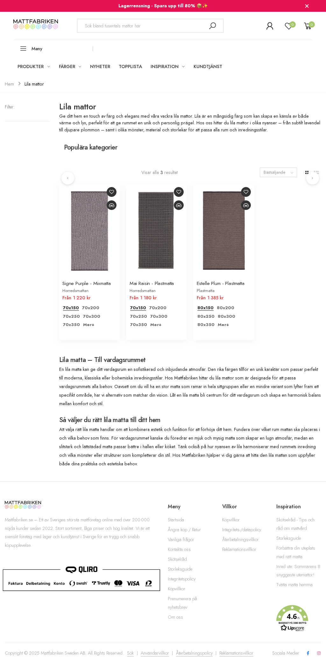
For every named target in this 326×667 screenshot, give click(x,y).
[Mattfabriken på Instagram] (319, 653)
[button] (298, 618)
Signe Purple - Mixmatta (86, 283)
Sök (130, 653)
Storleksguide (180, 569)
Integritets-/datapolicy (241, 529)
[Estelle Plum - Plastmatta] (223, 229)
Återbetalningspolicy (194, 653)
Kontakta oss (179, 549)
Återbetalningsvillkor (240, 539)
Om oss (175, 617)
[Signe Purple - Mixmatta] (89, 229)
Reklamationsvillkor (239, 549)
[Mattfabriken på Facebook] (308, 653)
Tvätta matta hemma (294, 584)
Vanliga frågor (181, 539)
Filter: (10, 107)
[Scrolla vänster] (67, 178)
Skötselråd (177, 559)
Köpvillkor (176, 589)
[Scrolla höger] (312, 178)
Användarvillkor (155, 653)
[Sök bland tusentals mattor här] (212, 25)
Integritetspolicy (181, 579)
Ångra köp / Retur (184, 529)
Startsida (176, 520)
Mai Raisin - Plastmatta (152, 283)
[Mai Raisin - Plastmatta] (156, 229)
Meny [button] (37, 48)
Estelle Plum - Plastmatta (220, 283)
